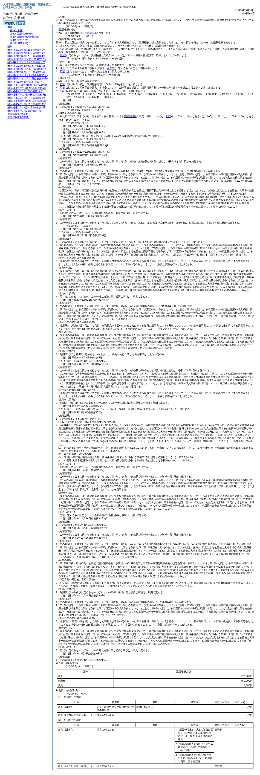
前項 (62, 71)
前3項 (63, 55)
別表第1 (89, 32)
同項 (168, 116)
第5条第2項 (130, 116)
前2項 (63, 48)
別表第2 (111, 68)
